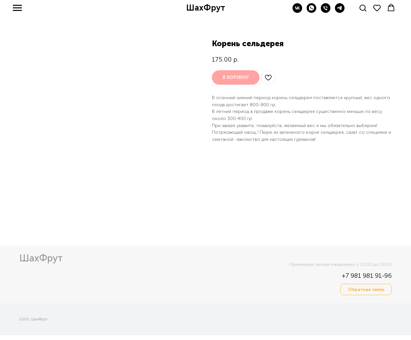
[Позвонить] (325, 11)
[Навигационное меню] (17, 8)
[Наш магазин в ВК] (297, 11)
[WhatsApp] (311, 11)
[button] (363, 8)
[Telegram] (340, 11)
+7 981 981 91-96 (367, 275)
